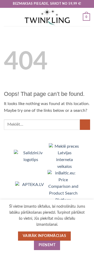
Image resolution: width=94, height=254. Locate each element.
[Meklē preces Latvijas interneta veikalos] (64, 156)
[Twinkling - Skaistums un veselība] (47, 17)
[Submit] (85, 124)
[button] (7, 16)
